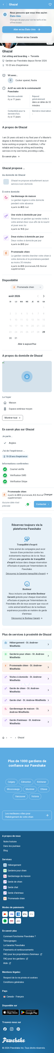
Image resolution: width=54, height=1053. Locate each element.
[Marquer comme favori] (50, 4)
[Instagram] (11, 1029)
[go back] (3, 4)
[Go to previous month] (38, 296)
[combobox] (27, 287)
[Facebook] (5, 1029)
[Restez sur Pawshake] (28, 504)
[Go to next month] (43, 296)
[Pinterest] (18, 1029)
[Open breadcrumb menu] (11, 737)
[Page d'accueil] (3, 738)
